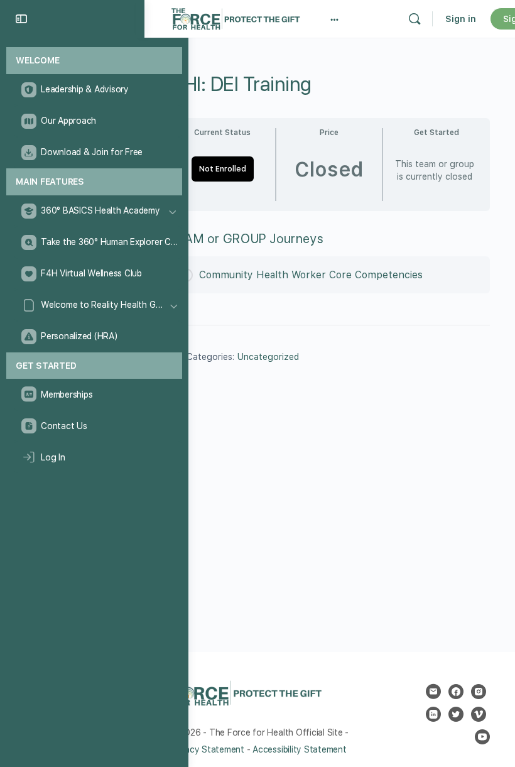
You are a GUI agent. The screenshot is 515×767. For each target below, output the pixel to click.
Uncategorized (268, 357)
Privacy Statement (207, 749)
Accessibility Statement (299, 749)
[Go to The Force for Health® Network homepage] (235, 17)
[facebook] (456, 691)
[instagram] (478, 691)
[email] (433, 691)
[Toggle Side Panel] (21, 19)
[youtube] (482, 736)
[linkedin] (433, 714)
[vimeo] (478, 714)
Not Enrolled (222, 169)
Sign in (460, 19)
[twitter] (456, 714)
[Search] (414, 18)
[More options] (334, 19)
